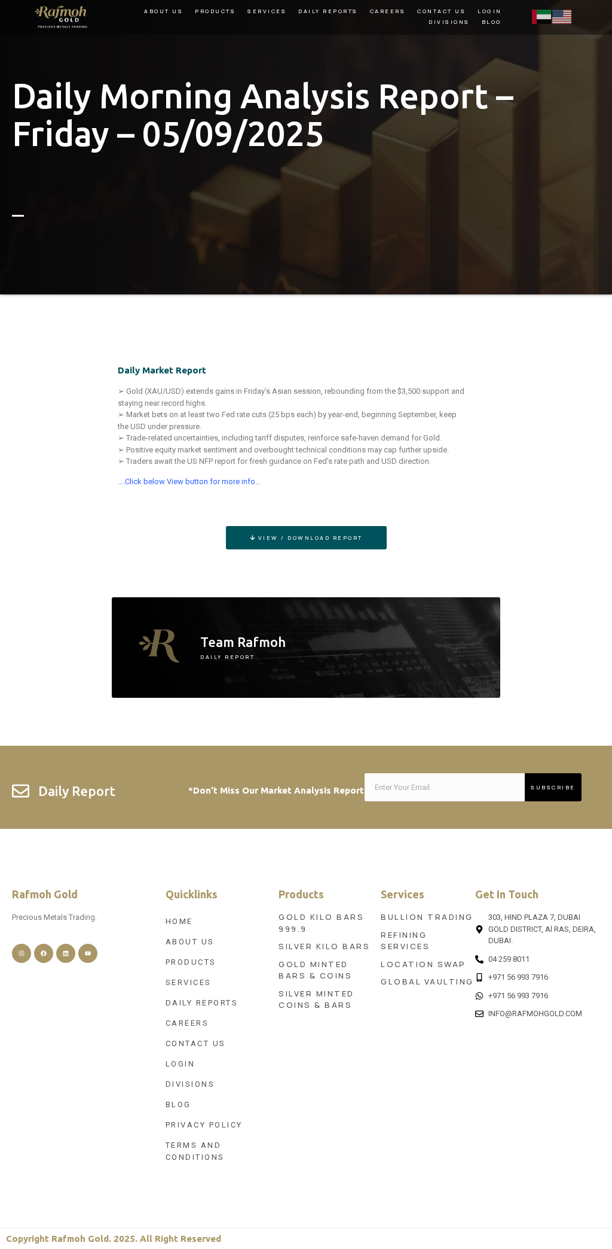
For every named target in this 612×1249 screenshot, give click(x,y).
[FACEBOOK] (43, 953)
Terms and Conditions (195, 1151)
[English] (562, 16)
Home (179, 921)
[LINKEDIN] (65, 953)
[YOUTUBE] (87, 953)
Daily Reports (328, 11)
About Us (163, 11)
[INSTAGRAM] (21, 953)
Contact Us (441, 11)
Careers (388, 11)
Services (266, 11)
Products (215, 11)
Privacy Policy (204, 1124)
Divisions (449, 22)
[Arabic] (542, 16)
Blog (492, 22)
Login (490, 11)
